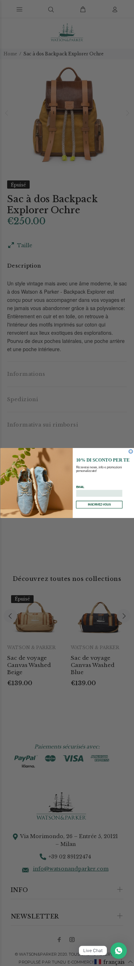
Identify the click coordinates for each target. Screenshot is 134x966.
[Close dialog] (131, 451)
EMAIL (80, 487)
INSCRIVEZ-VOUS (99, 504)
